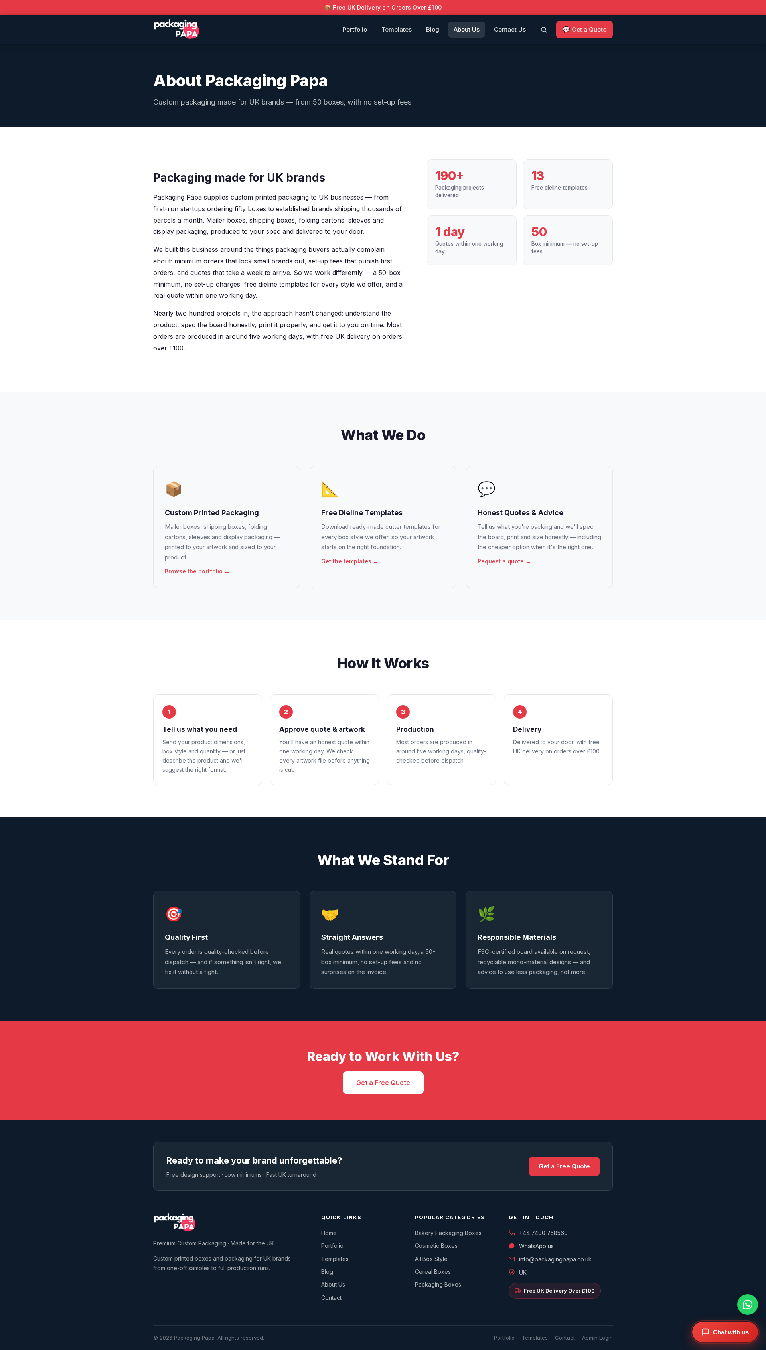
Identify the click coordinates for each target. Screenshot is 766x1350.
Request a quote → (504, 561)
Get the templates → (350, 561)
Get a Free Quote (383, 1083)
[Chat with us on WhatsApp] (747, 1304)
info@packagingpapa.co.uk (555, 1259)
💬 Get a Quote (584, 29)
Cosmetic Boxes (436, 1245)
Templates (396, 29)
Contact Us (510, 29)
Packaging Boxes (438, 1284)
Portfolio (355, 29)
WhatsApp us (536, 1246)
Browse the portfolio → (197, 571)
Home (329, 1232)
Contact (331, 1297)
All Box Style (431, 1258)
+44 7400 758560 (543, 1232)
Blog (432, 29)
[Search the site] (544, 29)
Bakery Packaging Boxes (448, 1232)
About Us (467, 29)
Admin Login (597, 1337)
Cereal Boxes (433, 1271)
